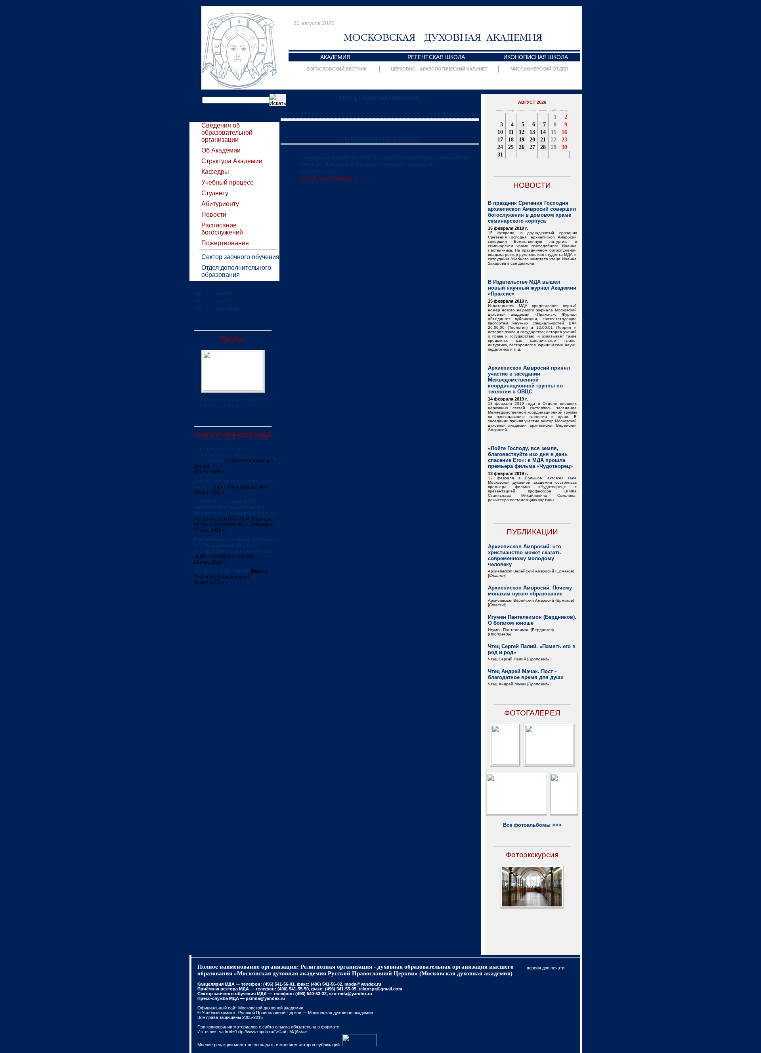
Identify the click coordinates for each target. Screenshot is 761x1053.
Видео (233, 339)
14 (543, 132)
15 (553, 132)
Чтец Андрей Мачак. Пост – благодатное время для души (526, 674)
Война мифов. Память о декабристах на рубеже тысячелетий (222, 455)
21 (543, 140)
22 (553, 140)
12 (521, 132)
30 (564, 147)
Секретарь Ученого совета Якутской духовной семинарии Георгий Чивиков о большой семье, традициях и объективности (383, 164)
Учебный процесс (227, 182)
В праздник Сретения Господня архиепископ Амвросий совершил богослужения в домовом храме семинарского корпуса (532, 212)
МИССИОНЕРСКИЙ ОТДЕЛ (539, 69)
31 (500, 155)
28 (543, 147)
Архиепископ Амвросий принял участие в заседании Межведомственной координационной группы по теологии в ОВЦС (529, 380)
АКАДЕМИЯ (335, 57)
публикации (227, 308)
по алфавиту (445, 114)
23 (564, 140)
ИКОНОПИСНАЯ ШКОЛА (535, 57)
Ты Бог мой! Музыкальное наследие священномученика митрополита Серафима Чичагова (234, 507)
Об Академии (221, 150)
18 (511, 140)
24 (500, 147)
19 (521, 140)
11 (511, 132)
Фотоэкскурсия (532, 855)
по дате (470, 114)
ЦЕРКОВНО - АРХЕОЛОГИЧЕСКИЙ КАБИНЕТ (439, 69)
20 (532, 140)
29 (553, 147)
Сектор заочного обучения (240, 257)
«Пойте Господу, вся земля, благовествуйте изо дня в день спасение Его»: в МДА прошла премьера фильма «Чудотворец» (530, 457)
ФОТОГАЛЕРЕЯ (532, 713)
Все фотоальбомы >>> (532, 825)
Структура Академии (231, 161)
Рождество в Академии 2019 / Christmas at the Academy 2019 (234, 402)
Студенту (214, 193)
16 (564, 132)
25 (511, 147)
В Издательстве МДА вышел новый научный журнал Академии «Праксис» (532, 288)
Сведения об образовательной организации (226, 132)
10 (500, 132)
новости (224, 293)
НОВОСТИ (532, 185)
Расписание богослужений (222, 229)
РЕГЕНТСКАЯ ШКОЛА (436, 57)
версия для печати (545, 967)
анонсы (223, 300)
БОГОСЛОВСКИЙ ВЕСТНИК (336, 69)
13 (532, 132)
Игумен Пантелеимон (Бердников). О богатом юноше (532, 620)
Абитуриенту (220, 203)
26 (521, 147)
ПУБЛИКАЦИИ (532, 532)
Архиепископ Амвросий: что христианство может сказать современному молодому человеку (524, 555)
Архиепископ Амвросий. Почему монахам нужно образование (530, 591)
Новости (213, 214)
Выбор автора (299, 112)
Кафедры (215, 171)
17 (500, 140)
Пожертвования (225, 243)
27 (532, 147)
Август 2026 (532, 102)
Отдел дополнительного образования (236, 271)
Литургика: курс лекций (221, 571)
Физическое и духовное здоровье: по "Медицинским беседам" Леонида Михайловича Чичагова (234, 545)
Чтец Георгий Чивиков (379, 98)
